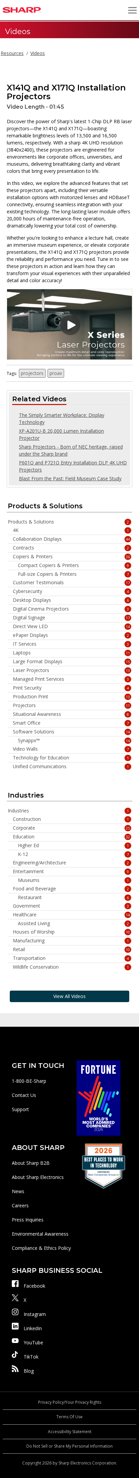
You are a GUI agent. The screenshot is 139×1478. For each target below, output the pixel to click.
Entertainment (71, 871)
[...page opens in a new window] (98, 1097)
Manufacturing (71, 941)
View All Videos (69, 996)
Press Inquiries (28, 1219)
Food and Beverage (71, 889)
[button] (132, 10)
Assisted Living (73, 923)
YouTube (33, 1342)
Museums (73, 880)
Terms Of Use (69, 1417)
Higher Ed (73, 845)
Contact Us (24, 1095)
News (18, 1191)
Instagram (35, 1314)
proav (56, 373)
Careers (20, 1205)
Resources (12, 53)
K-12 (73, 854)
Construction (71, 819)
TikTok (31, 1356)
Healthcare (71, 915)
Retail (71, 949)
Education (71, 837)
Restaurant (73, 897)
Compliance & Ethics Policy (41, 1248)
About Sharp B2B (31, 1163)
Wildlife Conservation (71, 967)
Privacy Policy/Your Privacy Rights (69, 1402)
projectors (32, 373)
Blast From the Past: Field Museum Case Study (70, 478)
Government (71, 906)
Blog (29, 1371)
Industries (68, 811)
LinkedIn (33, 1328)
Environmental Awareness (40, 1234)
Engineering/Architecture (71, 863)
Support (20, 1109)
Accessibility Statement (69, 1431)
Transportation (71, 958)
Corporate (71, 828)
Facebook (34, 1286)
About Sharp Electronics (38, 1177)
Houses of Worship (71, 932)
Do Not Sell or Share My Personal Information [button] (69, 1446)
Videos (37, 53)
